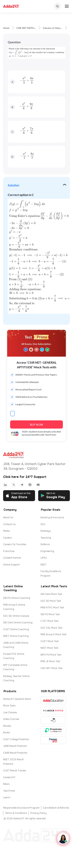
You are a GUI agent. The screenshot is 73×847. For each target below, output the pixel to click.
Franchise (8, 551)
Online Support (11, 564)
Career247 (9, 777)
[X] (13, 484)
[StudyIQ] (53, 720)
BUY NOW (36, 424)
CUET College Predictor (16, 739)
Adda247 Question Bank (17, 699)
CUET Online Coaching (16, 629)
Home (6, 28)
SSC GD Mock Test (50, 600)
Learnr (7, 797)
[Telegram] (21, 484)
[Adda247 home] (11, 6)
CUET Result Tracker (14, 770)
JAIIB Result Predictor (15, 746)
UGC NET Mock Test (51, 668)
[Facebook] (30, 484)
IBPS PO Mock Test (50, 654)
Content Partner (12, 557)
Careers (7, 537)
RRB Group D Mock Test (53, 634)
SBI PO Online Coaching (16, 598)
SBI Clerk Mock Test (51, 594)
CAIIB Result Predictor (15, 752)
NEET (43, 564)
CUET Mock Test (49, 641)
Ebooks (7, 725)
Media (6, 530)
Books (6, 732)
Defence (45, 544)
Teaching (45, 537)
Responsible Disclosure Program (21, 807)
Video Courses (11, 719)
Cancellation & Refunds (56, 807)
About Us (8, 517)
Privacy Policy (38, 813)
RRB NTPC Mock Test (52, 607)
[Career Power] (53, 710)
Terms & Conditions (16, 813)
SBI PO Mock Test (50, 614)
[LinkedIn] (5, 484)
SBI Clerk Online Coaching (18, 622)
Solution (13, 185)
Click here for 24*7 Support (24, 477)
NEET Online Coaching (16, 636)
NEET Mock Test (49, 647)
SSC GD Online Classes (16, 616)
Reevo (6, 784)
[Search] (57, 6)
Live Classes (10, 712)
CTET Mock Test (49, 621)
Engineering (47, 551)
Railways (45, 530)
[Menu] (67, 6)
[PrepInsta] (53, 730)
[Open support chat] (63, 838)
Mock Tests (9, 705)
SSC (42, 524)
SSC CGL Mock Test (51, 627)
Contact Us (9, 524)
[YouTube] (38, 484)
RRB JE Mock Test (50, 661)
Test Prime (9, 790)
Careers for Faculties (14, 544)
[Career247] (53, 740)
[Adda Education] (53, 700)
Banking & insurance (52, 517)
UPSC (43, 557)
